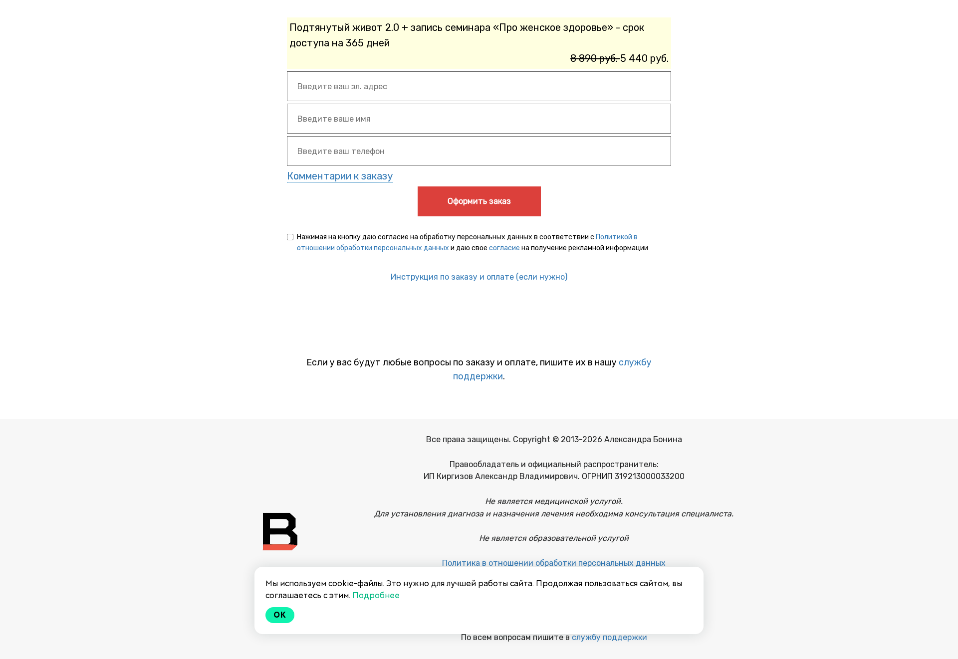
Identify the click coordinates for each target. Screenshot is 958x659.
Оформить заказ (479, 201)
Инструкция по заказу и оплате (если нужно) (479, 277)
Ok (279, 615)
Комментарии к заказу (340, 176)
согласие (504, 248)
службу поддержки (609, 637)
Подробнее (376, 595)
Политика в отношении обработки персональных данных (554, 563)
